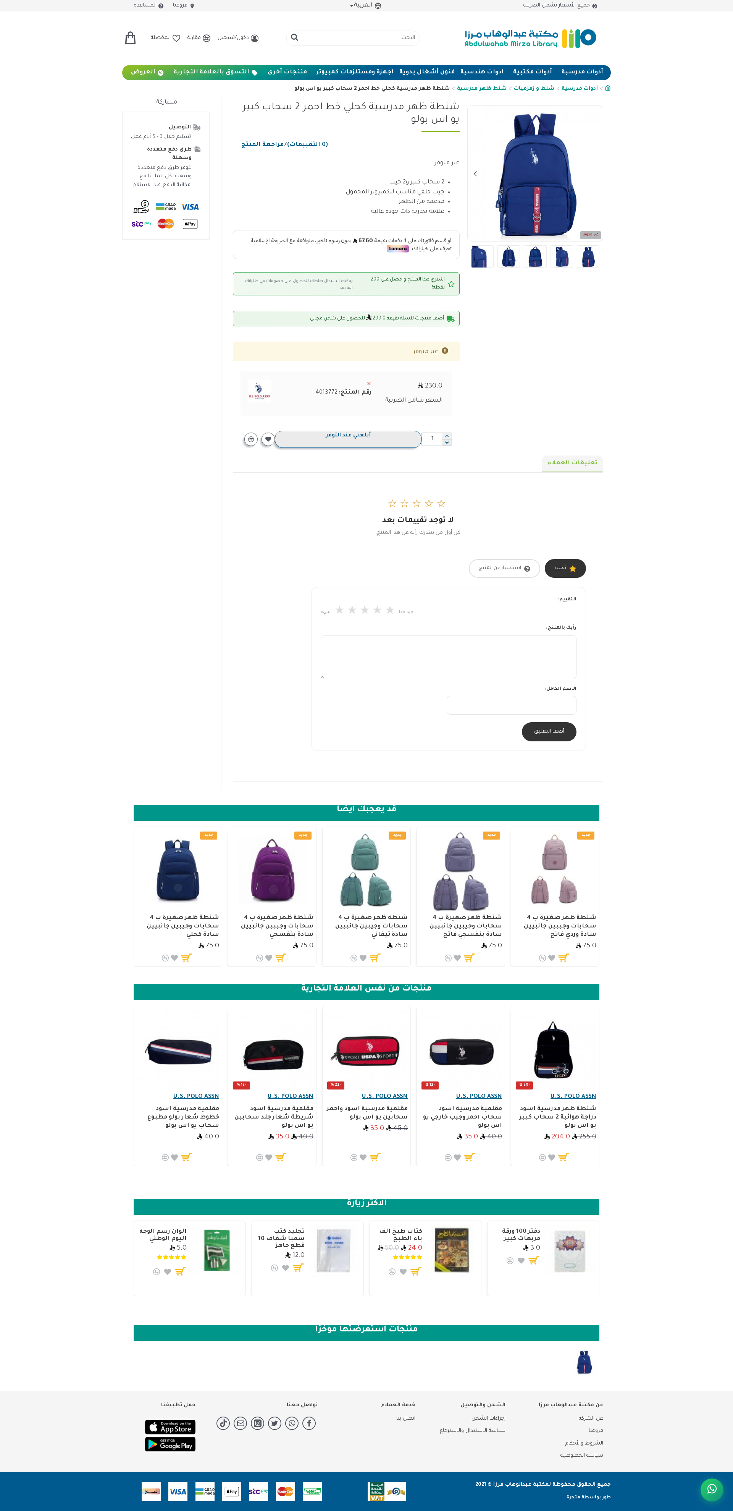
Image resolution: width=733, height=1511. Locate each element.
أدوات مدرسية (580, 89)
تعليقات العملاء (572, 463)
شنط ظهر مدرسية (482, 89)
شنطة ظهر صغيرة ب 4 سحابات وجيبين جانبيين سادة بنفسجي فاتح (465, 926)
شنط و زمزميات (534, 89)
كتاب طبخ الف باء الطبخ (400, 1235)
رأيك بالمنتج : (561, 628)
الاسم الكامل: (560, 689)
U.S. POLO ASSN (573, 1097)
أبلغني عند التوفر (348, 435)
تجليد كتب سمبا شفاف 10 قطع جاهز (281, 1239)
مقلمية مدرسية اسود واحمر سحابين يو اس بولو (367, 1113)
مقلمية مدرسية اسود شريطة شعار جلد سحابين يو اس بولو (273, 1117)
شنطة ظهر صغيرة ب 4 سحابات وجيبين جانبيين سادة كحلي (183, 926)
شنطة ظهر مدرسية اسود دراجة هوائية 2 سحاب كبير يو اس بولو (558, 1117)
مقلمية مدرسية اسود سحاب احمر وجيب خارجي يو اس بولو (462, 1117)
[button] (595, 173)
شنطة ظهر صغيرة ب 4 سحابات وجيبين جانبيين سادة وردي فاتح (560, 926)
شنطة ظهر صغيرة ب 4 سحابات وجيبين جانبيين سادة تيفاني (371, 926)
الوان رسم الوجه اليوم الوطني (163, 1235)
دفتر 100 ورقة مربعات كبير (521, 1235)
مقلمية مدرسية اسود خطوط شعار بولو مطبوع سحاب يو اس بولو (183, 1117)
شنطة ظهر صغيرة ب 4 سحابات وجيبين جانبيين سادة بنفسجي (277, 926)
